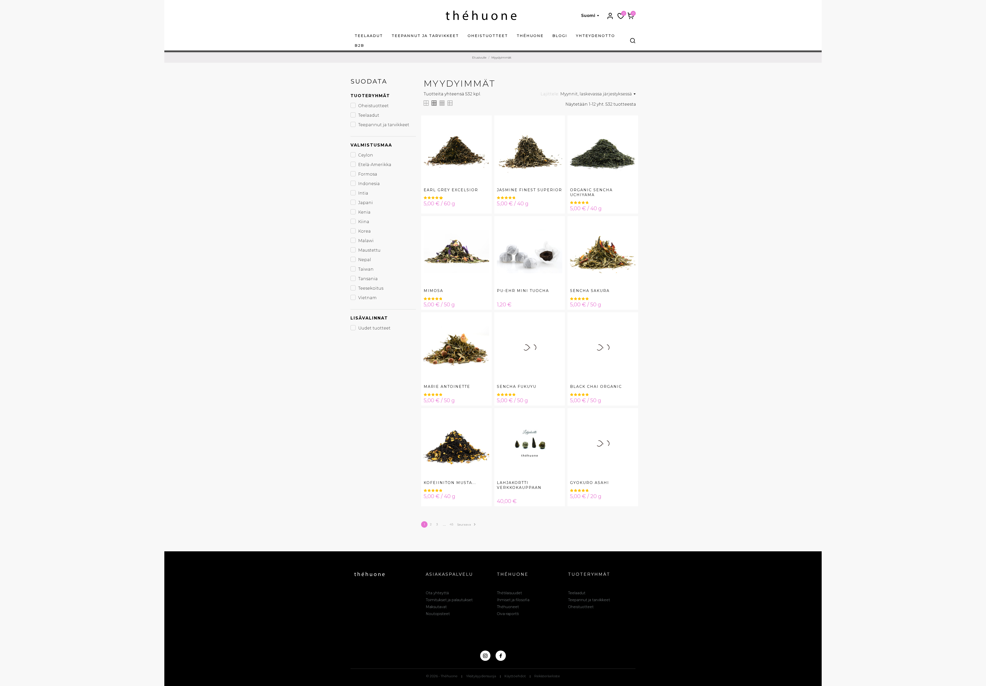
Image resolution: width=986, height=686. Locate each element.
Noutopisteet (438, 613)
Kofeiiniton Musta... (450, 482)
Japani (365, 202)
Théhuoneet (508, 607)
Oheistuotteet (488, 35)
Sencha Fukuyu (516, 386)
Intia (363, 193)
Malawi (366, 240)
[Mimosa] (482, 236)
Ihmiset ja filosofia (513, 600)
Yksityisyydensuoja (481, 676)
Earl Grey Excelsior (451, 190)
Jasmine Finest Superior (529, 190)
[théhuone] (481, 15)
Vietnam (367, 297)
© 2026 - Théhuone (442, 676)
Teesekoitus (370, 288)
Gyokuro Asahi (589, 482)
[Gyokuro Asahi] (628, 428)
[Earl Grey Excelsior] (482, 135)
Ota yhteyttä (437, 593)
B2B (359, 45)
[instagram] (485, 656)
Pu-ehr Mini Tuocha (523, 290)
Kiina (363, 221)
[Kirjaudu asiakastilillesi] (610, 16)
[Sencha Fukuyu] (555, 332)
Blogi (559, 35)
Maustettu (369, 250)
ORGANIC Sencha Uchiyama (591, 192)
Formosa (367, 174)
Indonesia (369, 183)
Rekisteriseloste (547, 676)
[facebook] (501, 656)
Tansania (368, 278)
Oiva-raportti (508, 613)
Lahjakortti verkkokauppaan (519, 485)
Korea (364, 231)
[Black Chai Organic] (628, 332)
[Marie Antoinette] (482, 332)
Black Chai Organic (596, 386)
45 (451, 524)
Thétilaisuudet (509, 593)
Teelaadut (369, 35)
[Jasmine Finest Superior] (555, 135)
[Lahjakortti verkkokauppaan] (555, 428)
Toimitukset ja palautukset (449, 600)
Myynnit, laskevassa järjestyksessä (596, 94)
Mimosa (433, 290)
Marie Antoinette (447, 386)
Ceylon (365, 155)
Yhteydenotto (595, 35)
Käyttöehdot (515, 676)
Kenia (364, 212)
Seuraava (467, 524)
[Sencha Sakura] (628, 236)
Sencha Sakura (590, 290)
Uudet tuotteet (374, 328)
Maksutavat (436, 607)
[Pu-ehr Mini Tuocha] (555, 236)
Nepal (364, 259)
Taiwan (366, 269)
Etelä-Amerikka (374, 164)
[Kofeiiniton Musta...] (482, 428)
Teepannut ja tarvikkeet (425, 35)
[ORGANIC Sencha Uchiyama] (628, 135)
